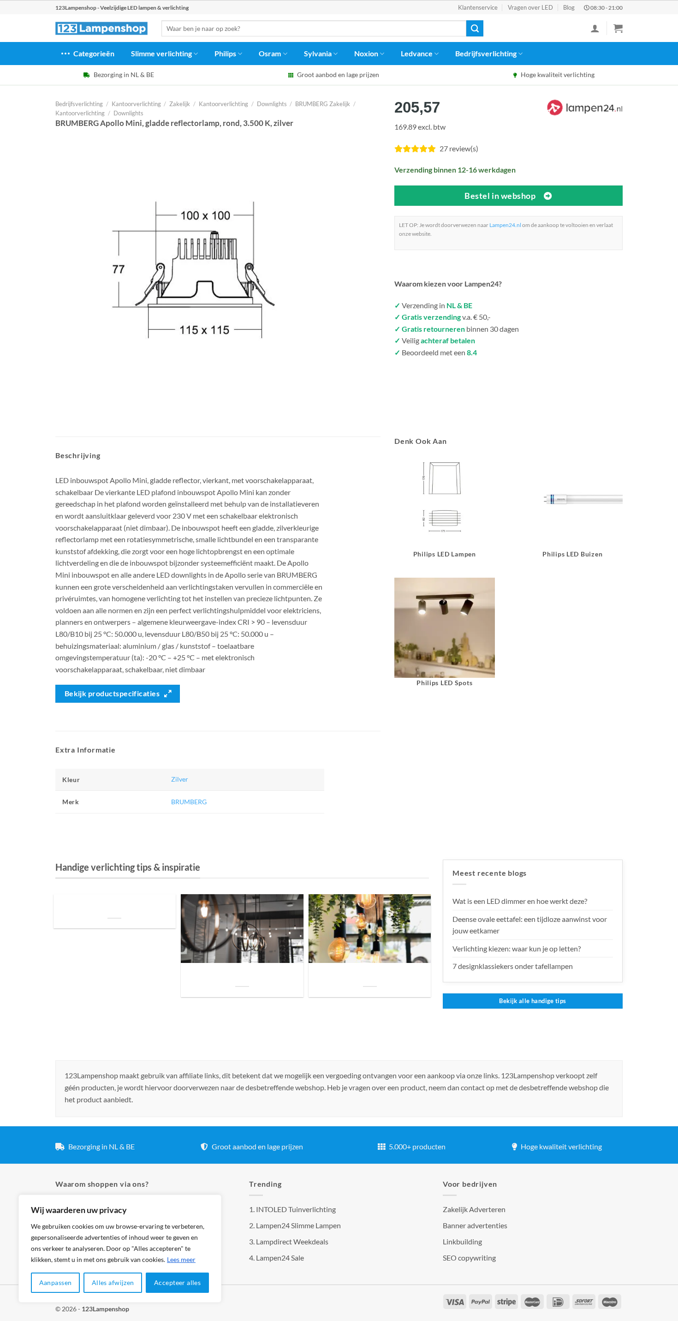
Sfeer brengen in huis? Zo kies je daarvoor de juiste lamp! (241, 975)
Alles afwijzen (113, 1282)
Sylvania (318, 53)
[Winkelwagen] (618, 28)
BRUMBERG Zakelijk (322, 104)
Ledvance (417, 53)
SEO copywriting (469, 1257)
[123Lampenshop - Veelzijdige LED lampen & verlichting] (101, 29)
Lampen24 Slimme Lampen (298, 1225)
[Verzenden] (474, 28)
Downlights (272, 104)
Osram (270, 53)
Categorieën (93, 53)
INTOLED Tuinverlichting (296, 1209)
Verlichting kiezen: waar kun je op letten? (516, 948)
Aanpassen (55, 1282)
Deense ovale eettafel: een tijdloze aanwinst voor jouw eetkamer (529, 925)
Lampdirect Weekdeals (292, 1241)
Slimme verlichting (161, 53)
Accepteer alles (177, 1282)
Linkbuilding (462, 1241)
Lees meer (181, 1259)
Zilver (179, 779)
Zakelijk (179, 104)
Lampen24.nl (505, 224)
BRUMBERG (189, 802)
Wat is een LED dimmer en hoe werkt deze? (519, 901)
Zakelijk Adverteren (474, 1209)
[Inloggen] (595, 28)
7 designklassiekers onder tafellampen (513, 966)
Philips (225, 53)
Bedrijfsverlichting (486, 53)
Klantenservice (478, 7)
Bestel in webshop (499, 196)
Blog (569, 7)
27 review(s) (459, 148)
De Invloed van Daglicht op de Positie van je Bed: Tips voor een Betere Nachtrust (114, 907)
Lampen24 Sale (280, 1257)
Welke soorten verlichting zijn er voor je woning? (370, 975)
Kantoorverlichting (136, 104)
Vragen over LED (530, 7)
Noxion (366, 53)
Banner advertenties (475, 1225)
